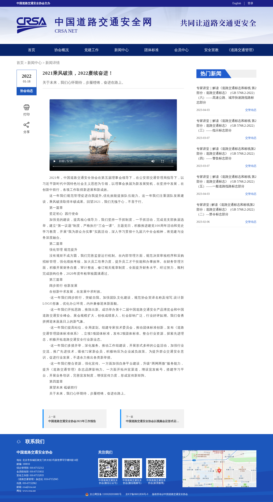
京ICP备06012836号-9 (137, 494)
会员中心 (181, 50)
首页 (31, 50)
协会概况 (61, 50)
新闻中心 (121, 50)
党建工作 (91, 50)
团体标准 (151, 50)
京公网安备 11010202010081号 (106, 494)
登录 (250, 3)
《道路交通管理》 (241, 50)
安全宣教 (211, 50)
